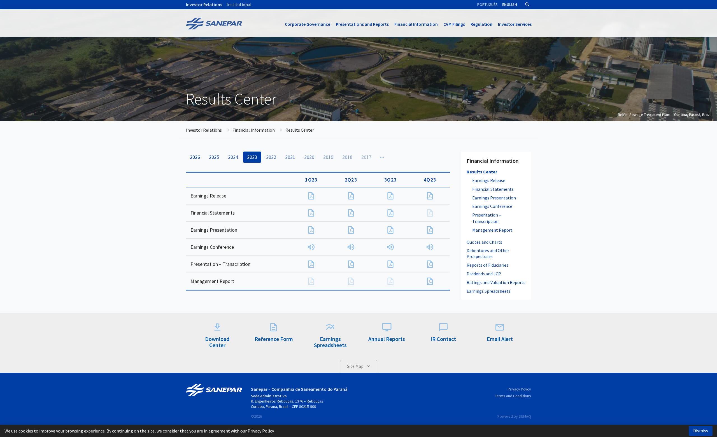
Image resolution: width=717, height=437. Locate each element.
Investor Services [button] (515, 24)
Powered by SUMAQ (514, 416)
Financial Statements (493, 189)
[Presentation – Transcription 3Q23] (390, 264)
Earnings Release (488, 180)
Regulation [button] (481, 24)
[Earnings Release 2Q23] (351, 196)
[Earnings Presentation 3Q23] (390, 230)
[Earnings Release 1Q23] (311, 196)
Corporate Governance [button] (307, 24)
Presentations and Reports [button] (362, 24)
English (509, 4)
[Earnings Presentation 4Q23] (430, 230)
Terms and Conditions (513, 395)
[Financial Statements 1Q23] (311, 213)
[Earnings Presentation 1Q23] (311, 230)
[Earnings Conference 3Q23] (390, 247)
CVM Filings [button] (454, 24)
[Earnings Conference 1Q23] (311, 247)
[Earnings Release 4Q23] (430, 196)
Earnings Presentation (494, 198)
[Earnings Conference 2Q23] (351, 247)
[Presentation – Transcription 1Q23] (311, 264)
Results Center (482, 172)
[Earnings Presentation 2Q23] (351, 230)
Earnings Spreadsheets (489, 291)
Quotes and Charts (484, 242)
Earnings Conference (492, 206)
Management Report (492, 230)
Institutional (239, 4)
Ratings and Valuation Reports (496, 282)
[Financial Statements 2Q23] (351, 213)
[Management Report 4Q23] (430, 281)
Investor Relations (204, 4)
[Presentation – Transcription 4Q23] (430, 264)
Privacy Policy (519, 389)
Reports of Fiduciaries (487, 265)
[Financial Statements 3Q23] (390, 213)
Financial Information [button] (416, 24)
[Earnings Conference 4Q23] (430, 247)
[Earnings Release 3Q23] (390, 196)
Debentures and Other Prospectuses (488, 253)
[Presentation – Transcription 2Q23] (351, 264)
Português (487, 4)
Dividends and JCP (484, 273)
